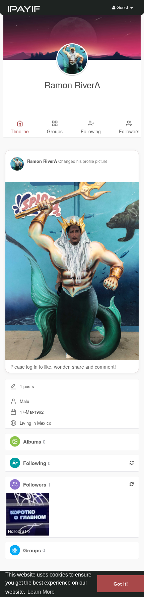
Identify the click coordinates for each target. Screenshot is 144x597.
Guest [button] (122, 7)
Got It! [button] (121, 584)
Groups (32, 550)
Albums (32, 441)
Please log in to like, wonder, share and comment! (63, 366)
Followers (34, 484)
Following (34, 463)
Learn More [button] (41, 592)
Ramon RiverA (72, 84)
